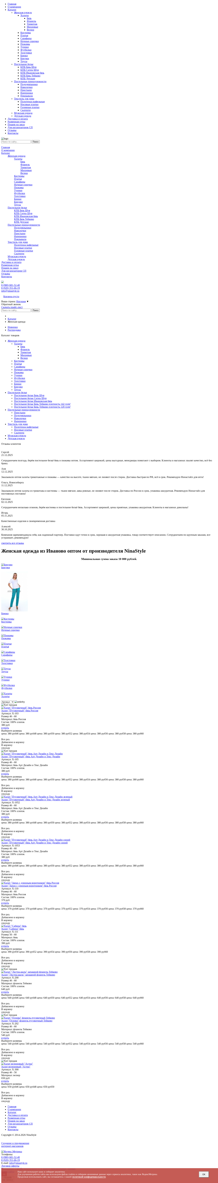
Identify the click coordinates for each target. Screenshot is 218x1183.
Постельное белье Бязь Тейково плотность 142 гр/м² (42, 404)
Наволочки (20, 230)
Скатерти (19, 253)
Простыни (19, 233)
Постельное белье (17, 207)
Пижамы (19, 187)
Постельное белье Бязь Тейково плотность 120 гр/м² (42, 406)
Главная (5, 147)
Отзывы (5, 273)
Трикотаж (25, 167)
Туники (18, 190)
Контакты (6, 276)
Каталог (5, 153)
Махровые (26, 170)
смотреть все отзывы (12, 543)
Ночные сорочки (23, 184)
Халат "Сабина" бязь (12, 928)
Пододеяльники (22, 227)
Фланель (25, 164)
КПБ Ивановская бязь (26, 216)
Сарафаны (19, 181)
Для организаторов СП (13, 270)
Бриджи (18, 202)
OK (203, 1174)
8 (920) (10, 288)
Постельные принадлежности (24, 224)
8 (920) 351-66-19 (10, 1160)
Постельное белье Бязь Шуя (29, 395)
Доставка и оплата (11, 262)
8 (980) (10, 285)
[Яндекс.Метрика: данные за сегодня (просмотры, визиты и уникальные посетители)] (11, 1151)
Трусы (17, 204)
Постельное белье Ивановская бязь (33, 401)
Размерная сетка (10, 265)
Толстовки (20, 196)
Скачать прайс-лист (12, 307)
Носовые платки (23, 247)
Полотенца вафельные (26, 245)
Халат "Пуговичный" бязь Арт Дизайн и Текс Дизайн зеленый (35, 799)
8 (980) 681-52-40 (10, 1157)
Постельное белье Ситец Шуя (30, 398)
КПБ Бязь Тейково (24, 219)
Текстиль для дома (18, 242)
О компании (8, 150)
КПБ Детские (21, 222)
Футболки (19, 193)
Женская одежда (16, 156)
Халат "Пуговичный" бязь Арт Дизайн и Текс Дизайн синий (34, 842)
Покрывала (20, 239)
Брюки (17, 199)
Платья (18, 179)
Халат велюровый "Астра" (15, 1066)
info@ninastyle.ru (10, 291)
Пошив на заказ (9, 268)
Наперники (20, 236)
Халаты (18, 158)
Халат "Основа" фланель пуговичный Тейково (26, 1020)
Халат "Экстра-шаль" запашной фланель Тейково (28, 974)
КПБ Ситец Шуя (23, 213)
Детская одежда (16, 259)
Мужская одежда (17, 256)
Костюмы (19, 176)
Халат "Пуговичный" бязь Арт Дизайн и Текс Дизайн (30, 756)
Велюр (24, 173)
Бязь (22, 161)
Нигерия (21, 301)
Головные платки (23, 250)
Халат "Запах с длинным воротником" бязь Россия (28, 885)
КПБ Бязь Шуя (22, 210)
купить (5, 727)
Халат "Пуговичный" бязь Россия (19, 710)
